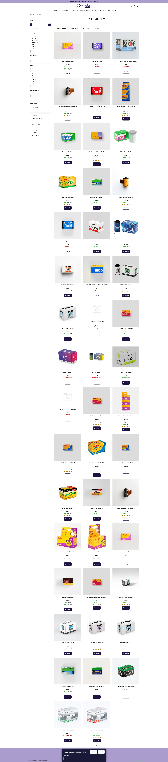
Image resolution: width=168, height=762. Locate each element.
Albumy (35, 132)
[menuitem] (55, 10)
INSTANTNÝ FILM (37, 118)
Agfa (34, 36)
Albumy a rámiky (36, 126)
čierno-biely (35, 61)
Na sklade (35, 28)
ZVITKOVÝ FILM (37, 115)
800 (33, 83)
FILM (33, 110)
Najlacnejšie (74, 28)
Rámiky (35, 130)
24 (33, 96)
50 (33, 69)
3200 (34, 85)
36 (33, 93)
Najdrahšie (86, 28)
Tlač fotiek (35, 107)
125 (33, 73)
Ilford (34, 44)
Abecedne (96, 28)
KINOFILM (35, 113)
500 (33, 81)
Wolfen (34, 51)
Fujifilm (34, 40)
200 (33, 77)
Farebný (35, 58)
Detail (67, 73)
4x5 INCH (35, 121)
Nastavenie (67, 758)
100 (33, 71)
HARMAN (35, 42)
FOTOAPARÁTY (36, 124)
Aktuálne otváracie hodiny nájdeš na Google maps (83, 1)
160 (33, 75)
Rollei (34, 48)
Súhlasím (101, 752)
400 (34, 79)
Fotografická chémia (37, 135)
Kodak (34, 46)
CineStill (34, 38)
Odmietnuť (93, 752)
